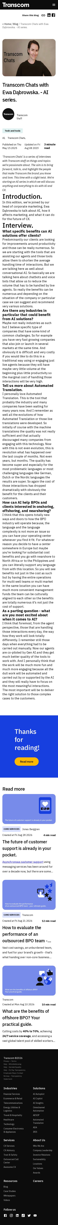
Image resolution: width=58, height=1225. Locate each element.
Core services (11, 829)
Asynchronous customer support (22, 862)
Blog (15, 23)
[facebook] (53, 15)
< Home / (7, 23)
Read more (26, 761)
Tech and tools (12, 130)
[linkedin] (49, 15)
